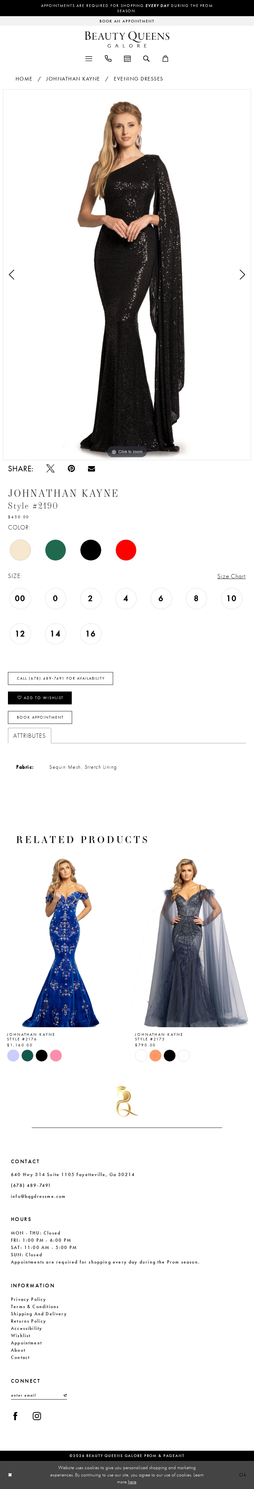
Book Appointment (40, 717)
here (132, 1481)
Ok (243, 1475)
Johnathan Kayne (73, 78)
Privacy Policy (29, 1299)
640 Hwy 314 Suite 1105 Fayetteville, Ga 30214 (73, 1174)
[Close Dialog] (10, 1475)
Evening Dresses (138, 78)
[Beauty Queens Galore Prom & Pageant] (127, 39)
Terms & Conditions (35, 1306)
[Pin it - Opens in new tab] (71, 468)
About (18, 1350)
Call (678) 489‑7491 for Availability (61, 678)
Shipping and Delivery (39, 1314)
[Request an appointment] (127, 58)
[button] (89, 58)
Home (24, 78)
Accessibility (26, 1328)
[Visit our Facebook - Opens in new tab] (15, 1416)
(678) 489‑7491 (31, 1185)
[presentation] (63, 940)
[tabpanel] (127, 274)
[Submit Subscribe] (64, 1395)
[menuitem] (89, 58)
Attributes (29, 735)
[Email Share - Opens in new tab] (91, 468)
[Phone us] (108, 58)
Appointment (26, 1343)
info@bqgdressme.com (38, 1196)
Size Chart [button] (231, 576)
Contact (20, 1357)
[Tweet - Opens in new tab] (50, 468)
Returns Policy (29, 1321)
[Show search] (146, 58)
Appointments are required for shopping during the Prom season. (127, 8)
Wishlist (20, 1335)
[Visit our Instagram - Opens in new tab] (36, 1416)
